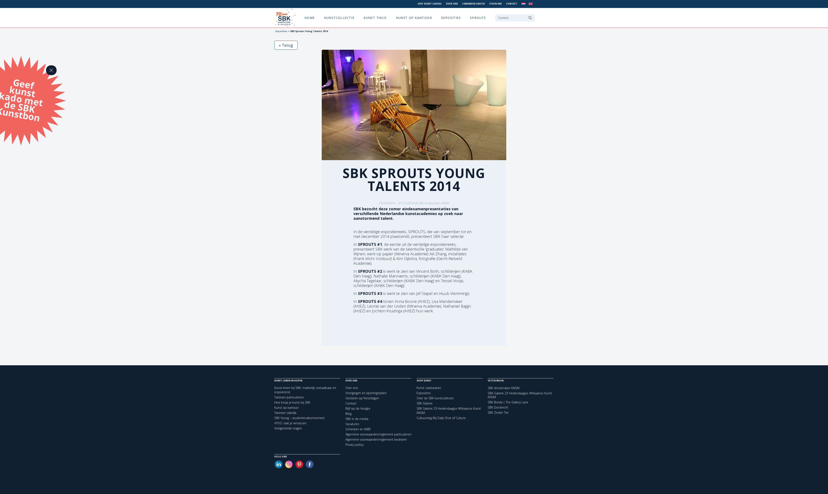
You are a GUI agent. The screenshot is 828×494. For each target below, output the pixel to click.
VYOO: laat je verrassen (290, 423)
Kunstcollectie (339, 18)
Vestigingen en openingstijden (366, 393)
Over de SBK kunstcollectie (435, 398)
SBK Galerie (425, 403)
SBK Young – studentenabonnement (299, 418)
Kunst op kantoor (414, 18)
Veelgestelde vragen (288, 428)
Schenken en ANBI (357, 429)
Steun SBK (495, 3)
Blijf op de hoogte (357, 408)
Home (309, 18)
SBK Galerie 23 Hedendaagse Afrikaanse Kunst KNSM (520, 395)
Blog (348, 414)
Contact (511, 3)
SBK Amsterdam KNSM (503, 388)
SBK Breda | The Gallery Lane (508, 402)
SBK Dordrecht (498, 407)
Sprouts (478, 18)
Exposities (451, 18)
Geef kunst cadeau (430, 3)
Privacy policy (354, 445)
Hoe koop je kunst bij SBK (292, 402)
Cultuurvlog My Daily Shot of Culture (441, 418)
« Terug (286, 45)
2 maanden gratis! (473, 3)
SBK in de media (356, 419)
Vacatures (352, 424)
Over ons (452, 3)
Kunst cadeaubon (429, 388)
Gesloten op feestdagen (362, 398)
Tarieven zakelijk (285, 413)
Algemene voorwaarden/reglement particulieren (378, 434)
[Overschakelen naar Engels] (531, 4)
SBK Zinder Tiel (498, 413)
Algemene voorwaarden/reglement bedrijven (376, 439)
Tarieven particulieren (289, 397)
